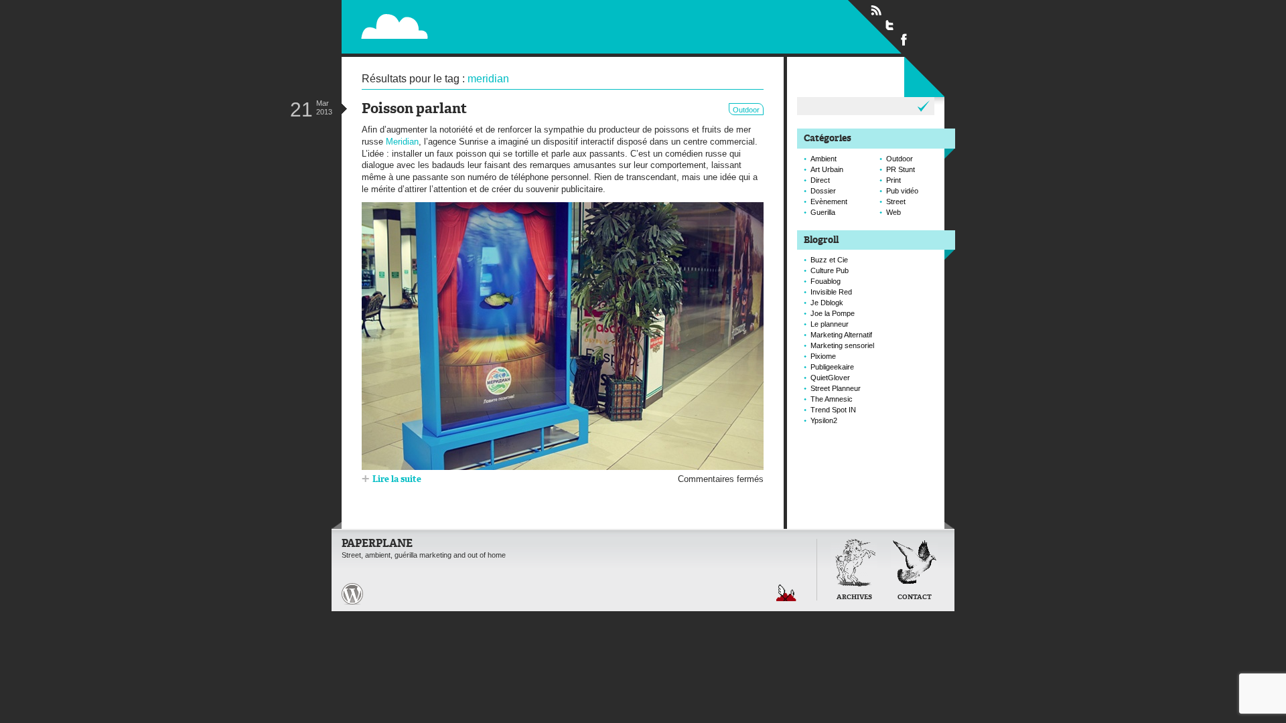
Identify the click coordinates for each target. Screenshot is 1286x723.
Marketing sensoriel (842, 345)
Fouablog (825, 281)
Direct (820, 180)
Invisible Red (831, 292)
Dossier (823, 191)
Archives (854, 597)
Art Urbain (826, 169)
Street (896, 201)
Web (893, 212)
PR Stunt (900, 169)
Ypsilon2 (823, 420)
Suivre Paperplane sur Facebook (904, 39)
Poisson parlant (414, 109)
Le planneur (829, 324)
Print (893, 180)
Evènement (828, 201)
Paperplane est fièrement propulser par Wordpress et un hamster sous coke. (352, 594)
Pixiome (823, 356)
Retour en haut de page (786, 592)
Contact (915, 597)
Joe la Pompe (832, 313)
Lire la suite (396, 479)
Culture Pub (829, 270)
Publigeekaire (832, 367)
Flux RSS (876, 10)
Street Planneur (835, 388)
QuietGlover (830, 378)
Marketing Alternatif (841, 335)
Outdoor (746, 110)
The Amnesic (831, 399)
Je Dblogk (826, 303)
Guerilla (822, 212)
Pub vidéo (902, 191)
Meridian (402, 142)
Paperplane (479, 25)
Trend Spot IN (833, 410)
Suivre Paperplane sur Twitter (890, 24)
